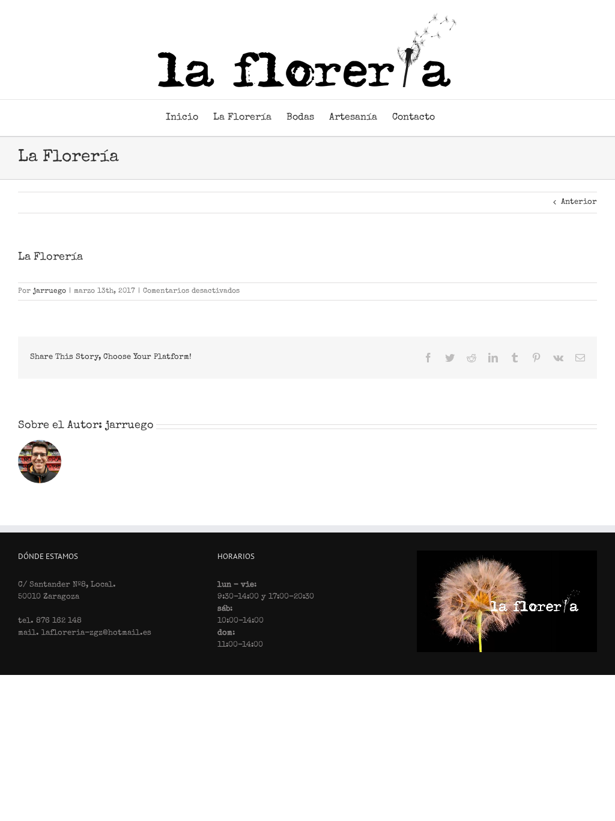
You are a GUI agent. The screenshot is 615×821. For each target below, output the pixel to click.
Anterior (579, 202)
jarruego (49, 291)
